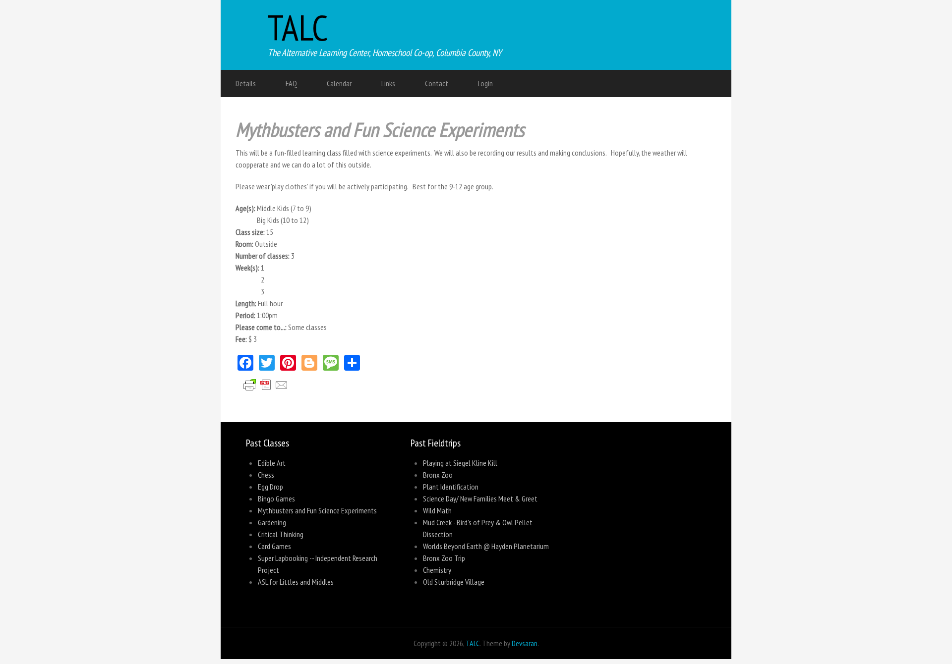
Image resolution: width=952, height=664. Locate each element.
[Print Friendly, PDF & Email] (270, 396)
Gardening (272, 522)
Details (246, 83)
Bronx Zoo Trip (444, 558)
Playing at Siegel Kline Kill (460, 463)
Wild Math (437, 510)
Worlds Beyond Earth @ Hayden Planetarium (486, 546)
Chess (266, 475)
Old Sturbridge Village (453, 582)
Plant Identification (450, 487)
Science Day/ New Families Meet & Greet (480, 498)
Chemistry (437, 570)
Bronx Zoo (438, 475)
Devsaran (524, 643)
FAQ (291, 83)
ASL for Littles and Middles (296, 582)
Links (388, 83)
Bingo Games (276, 498)
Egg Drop (270, 487)
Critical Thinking (280, 534)
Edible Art (272, 463)
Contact (436, 83)
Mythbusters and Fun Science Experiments (317, 510)
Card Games (274, 546)
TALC (298, 27)
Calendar (339, 83)
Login (485, 83)
